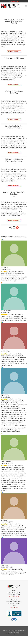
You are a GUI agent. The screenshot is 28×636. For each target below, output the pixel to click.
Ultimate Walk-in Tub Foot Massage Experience (14, 127)
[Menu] (26, 6)
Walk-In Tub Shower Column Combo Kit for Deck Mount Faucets (14, 21)
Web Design (7, 634)
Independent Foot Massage (14, 58)
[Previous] (10, 227)
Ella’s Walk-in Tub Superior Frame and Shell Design (14, 160)
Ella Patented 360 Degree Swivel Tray (14, 92)
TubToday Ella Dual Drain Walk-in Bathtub (14, 193)
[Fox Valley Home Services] (10, 5)
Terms (10, 632)
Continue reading (14, 51)
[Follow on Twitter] (15, 619)
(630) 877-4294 (15, 1)
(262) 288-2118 (14, 607)
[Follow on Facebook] (12, 619)
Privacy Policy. (16, 632)
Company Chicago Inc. (18, 634)
